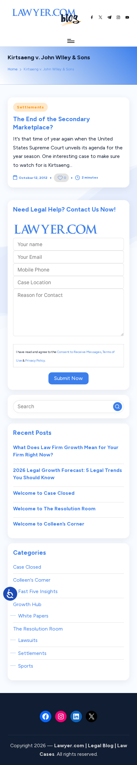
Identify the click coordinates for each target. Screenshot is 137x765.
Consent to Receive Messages (79, 352)
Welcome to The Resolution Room (54, 509)
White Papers (33, 616)
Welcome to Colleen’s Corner (48, 524)
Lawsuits (28, 640)
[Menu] (70, 41)
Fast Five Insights (38, 591)
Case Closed (27, 567)
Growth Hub (27, 604)
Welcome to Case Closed (44, 493)
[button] (117, 406)
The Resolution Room (38, 629)
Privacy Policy (35, 360)
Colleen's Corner (31, 580)
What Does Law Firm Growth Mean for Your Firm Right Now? (66, 451)
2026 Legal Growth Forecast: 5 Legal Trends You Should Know (67, 474)
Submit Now (68, 378)
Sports (25, 666)
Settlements (30, 107)
